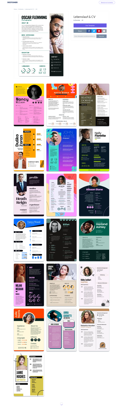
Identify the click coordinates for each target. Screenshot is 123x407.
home (15, 9)
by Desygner (77, 20)
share (80, 31)
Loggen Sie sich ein (91, 2)
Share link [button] (101, 36)
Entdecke (21, 9)
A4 (36, 9)
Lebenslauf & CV (29, 9)
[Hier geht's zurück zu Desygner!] (12, 3)
